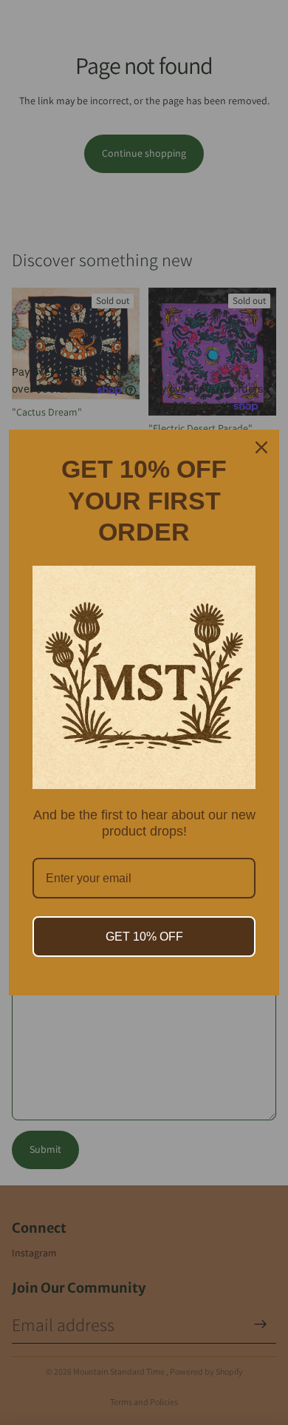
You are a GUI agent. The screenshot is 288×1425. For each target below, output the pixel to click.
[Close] (261, 447)
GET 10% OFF (144, 936)
